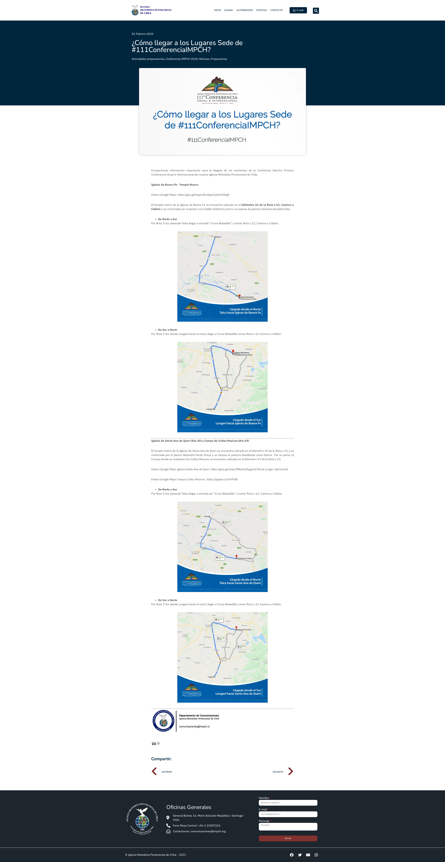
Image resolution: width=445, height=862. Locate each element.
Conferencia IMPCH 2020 (182, 59)
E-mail (263, 809)
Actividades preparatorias (148, 59)
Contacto (276, 10)
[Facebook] (291, 855)
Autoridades (244, 10)
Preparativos (219, 59)
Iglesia (228, 10)
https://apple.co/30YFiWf (222, 479)
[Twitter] (300, 855)
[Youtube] (308, 855)
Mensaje (264, 821)
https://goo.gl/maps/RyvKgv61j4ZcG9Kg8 (203, 194)
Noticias (261, 10)
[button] (316, 11)
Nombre (264, 798)
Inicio (217, 10)
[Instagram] (316, 855)
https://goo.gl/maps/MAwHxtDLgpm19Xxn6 (238, 469)
